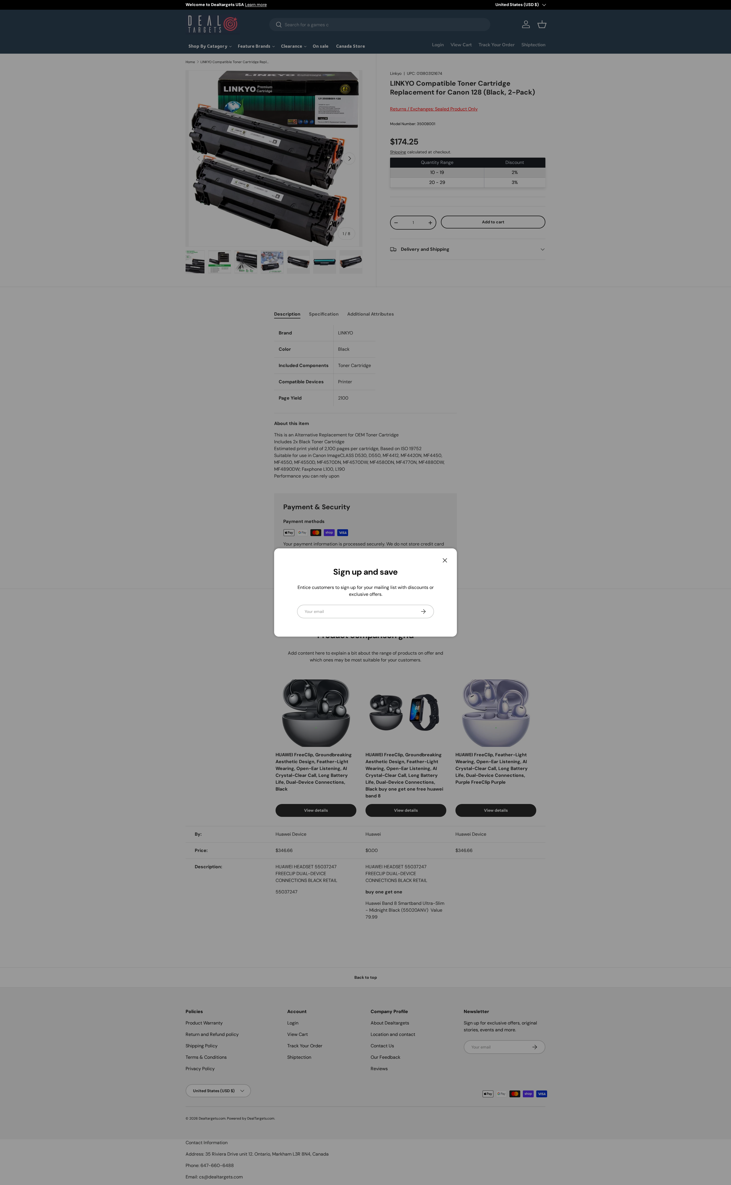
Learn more (256, 4)
